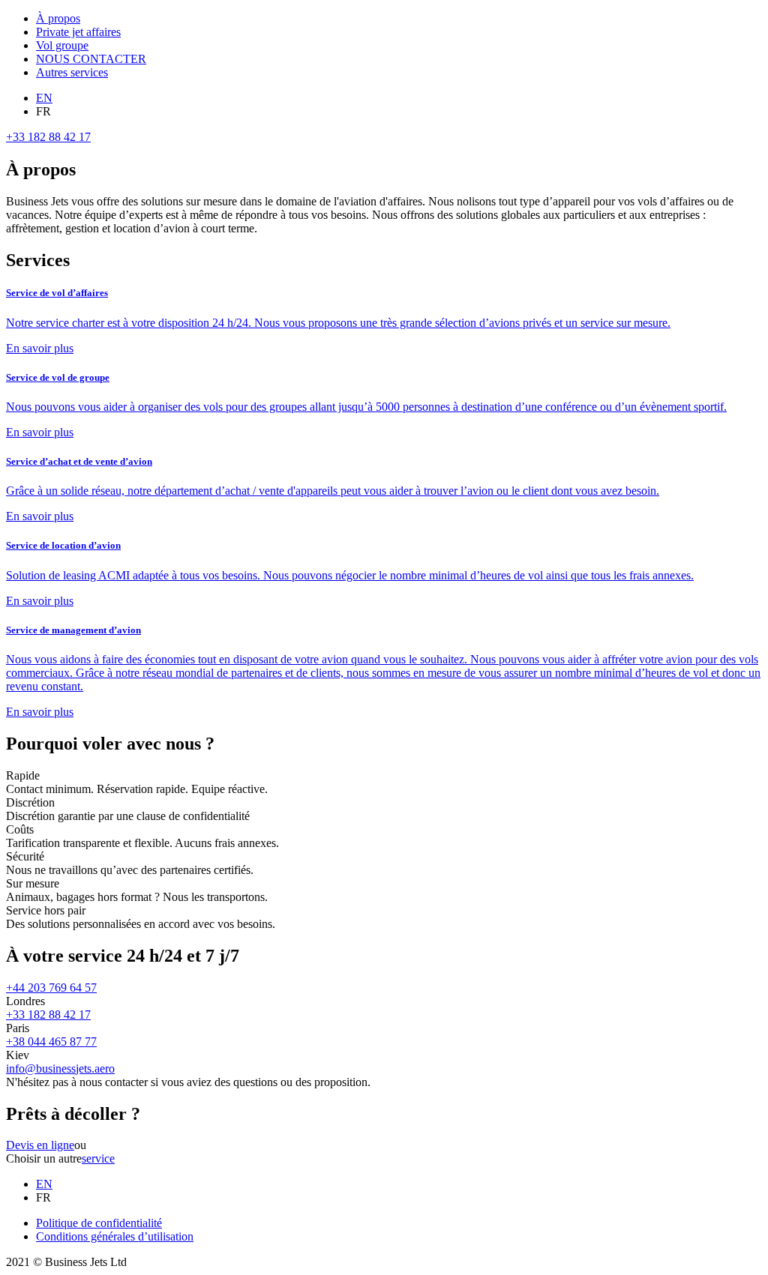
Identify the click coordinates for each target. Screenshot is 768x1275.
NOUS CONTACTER (91, 58)
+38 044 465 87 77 (51, 1041)
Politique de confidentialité (99, 1223)
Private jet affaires (78, 31)
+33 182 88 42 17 (48, 136)
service (98, 1158)
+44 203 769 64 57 (51, 987)
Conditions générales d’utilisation (115, 1236)
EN (44, 97)
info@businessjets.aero (60, 1068)
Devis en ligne (40, 1145)
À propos (58, 18)
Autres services (72, 72)
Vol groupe (62, 45)
